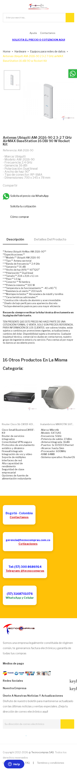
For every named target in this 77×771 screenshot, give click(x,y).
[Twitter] (4, 734)
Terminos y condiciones (50, 762)
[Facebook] (25, 734)
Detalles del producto (50, 239)
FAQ (27, 762)
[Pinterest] (38, 185)
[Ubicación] (18, 734)
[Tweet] (30, 185)
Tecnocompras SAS (42, 752)
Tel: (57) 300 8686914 (25, 567)
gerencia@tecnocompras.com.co (28, 540)
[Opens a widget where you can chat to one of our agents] (14, 764)
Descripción (15, 239)
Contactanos (19, 517)
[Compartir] (22, 185)
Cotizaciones (28, 544)
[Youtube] (31, 734)
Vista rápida (23, 414)
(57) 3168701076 (20, 594)
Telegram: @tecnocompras (25, 570)
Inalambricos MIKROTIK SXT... (57, 424)
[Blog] (11, 734)
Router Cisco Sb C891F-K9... (18, 424)
